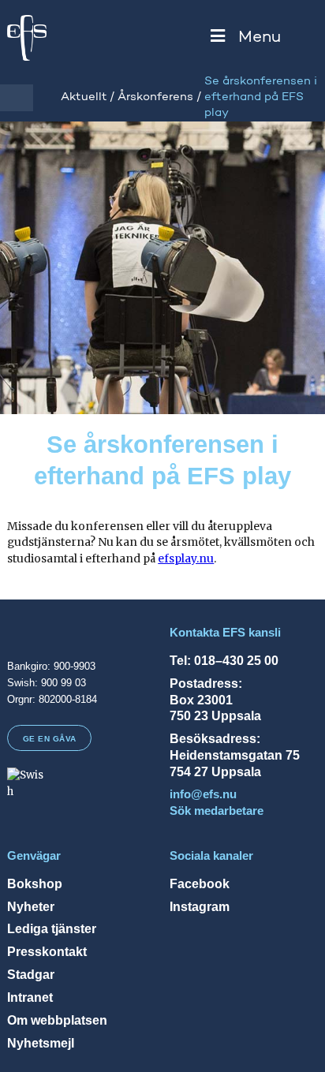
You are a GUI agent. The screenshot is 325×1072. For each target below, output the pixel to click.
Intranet (30, 997)
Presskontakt (47, 951)
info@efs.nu (203, 794)
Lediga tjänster (51, 928)
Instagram (200, 906)
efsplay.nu (186, 558)
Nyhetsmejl (40, 1043)
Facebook (200, 883)
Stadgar (30, 974)
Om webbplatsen (57, 1020)
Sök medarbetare (216, 811)
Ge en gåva (50, 738)
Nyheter (30, 906)
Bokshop (34, 883)
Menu (259, 37)
